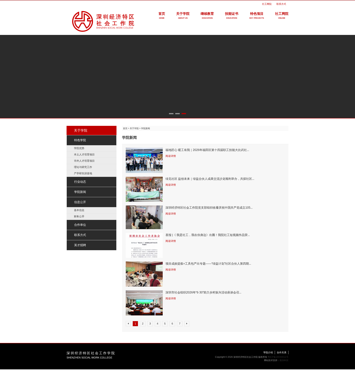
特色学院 (80, 140)
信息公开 (80, 202)
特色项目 (256, 15)
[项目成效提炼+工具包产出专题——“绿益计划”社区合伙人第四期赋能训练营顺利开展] (144, 274)
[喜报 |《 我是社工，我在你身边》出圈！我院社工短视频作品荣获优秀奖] (144, 245)
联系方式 (281, 4)
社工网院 (267, 4)
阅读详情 (170, 155)
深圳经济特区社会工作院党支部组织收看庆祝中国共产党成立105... (209, 207)
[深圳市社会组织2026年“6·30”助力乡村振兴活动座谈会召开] (144, 302)
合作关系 (281, 352)
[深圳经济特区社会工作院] (104, 20)
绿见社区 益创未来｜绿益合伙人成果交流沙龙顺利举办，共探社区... (209, 178)
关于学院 (183, 15)
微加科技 (284, 360)
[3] (177, 76)
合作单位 (80, 224)
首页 (161, 15)
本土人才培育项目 (84, 154)
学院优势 (79, 148)
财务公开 (79, 216)
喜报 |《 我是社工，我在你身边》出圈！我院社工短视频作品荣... (207, 235)
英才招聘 (80, 245)
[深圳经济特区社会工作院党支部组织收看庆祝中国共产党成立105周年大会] (144, 217)
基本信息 (79, 210)
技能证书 (231, 15)
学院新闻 (80, 191)
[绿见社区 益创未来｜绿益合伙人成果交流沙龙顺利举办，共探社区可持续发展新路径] (144, 189)
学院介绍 (268, 352)
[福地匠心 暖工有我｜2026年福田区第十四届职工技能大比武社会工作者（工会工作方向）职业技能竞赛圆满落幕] (144, 160)
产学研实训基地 (83, 173)
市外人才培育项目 (84, 160)
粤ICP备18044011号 (278, 357)
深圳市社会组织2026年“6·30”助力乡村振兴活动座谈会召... (203, 292)
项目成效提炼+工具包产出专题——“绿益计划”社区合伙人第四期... (208, 263)
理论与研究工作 (83, 167)
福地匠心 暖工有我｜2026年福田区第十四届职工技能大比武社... (207, 150)
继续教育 (207, 15)
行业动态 (80, 181)
